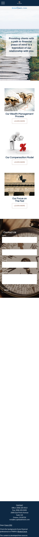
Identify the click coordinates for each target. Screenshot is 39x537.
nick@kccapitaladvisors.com (19, 519)
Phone (4, 260)
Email (4, 248)
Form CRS (8, 525)
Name (4, 235)
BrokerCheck (22, 531)
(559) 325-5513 (21, 508)
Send (6, 290)
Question (5, 272)
